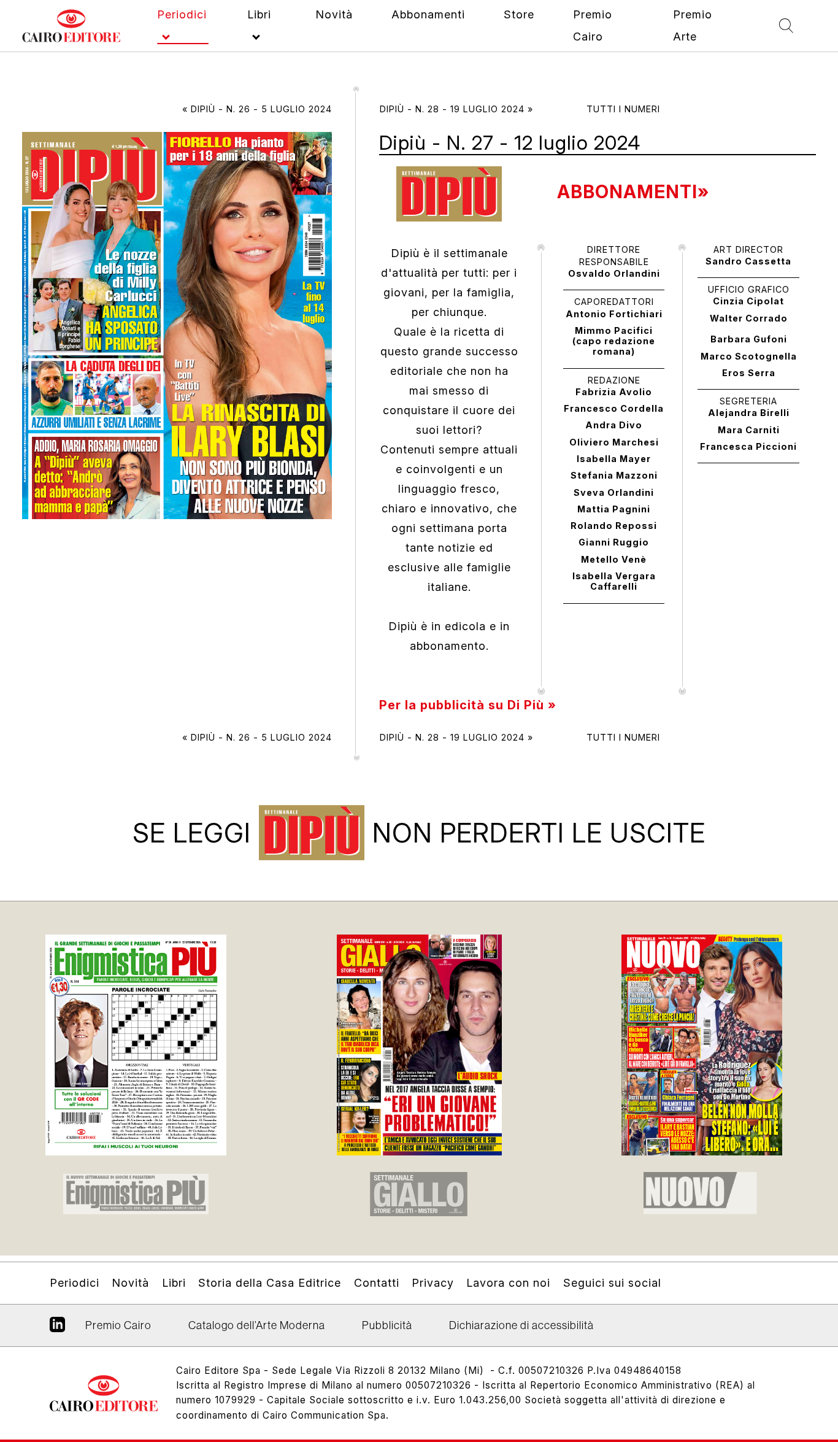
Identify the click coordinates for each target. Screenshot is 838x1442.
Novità (130, 1282)
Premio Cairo (118, 1325)
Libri (174, 1282)
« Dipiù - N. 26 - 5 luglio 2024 (257, 109)
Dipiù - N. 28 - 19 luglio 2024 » (456, 109)
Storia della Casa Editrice (269, 1282)
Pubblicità (387, 1325)
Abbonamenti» (633, 191)
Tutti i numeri (623, 109)
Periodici (74, 1282)
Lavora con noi (508, 1282)
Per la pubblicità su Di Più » (467, 705)
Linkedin (57, 1329)
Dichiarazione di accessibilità (521, 1325)
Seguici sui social (612, 1282)
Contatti (376, 1282)
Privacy (433, 1282)
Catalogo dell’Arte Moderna (256, 1325)
